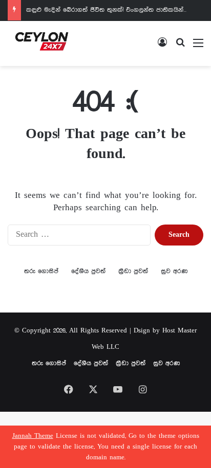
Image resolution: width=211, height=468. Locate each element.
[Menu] (198, 47)
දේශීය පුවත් (88, 271)
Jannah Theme (32, 436)
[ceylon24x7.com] (42, 43)
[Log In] (162, 47)
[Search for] (180, 47)
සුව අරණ (174, 271)
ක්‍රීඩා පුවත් (133, 271)
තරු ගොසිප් (41, 271)
